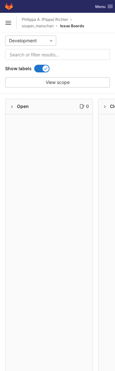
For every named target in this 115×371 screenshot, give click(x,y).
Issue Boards (72, 25)
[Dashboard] (9, 6)
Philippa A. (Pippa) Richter (45, 19)
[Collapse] (12, 107)
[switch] (42, 68)
